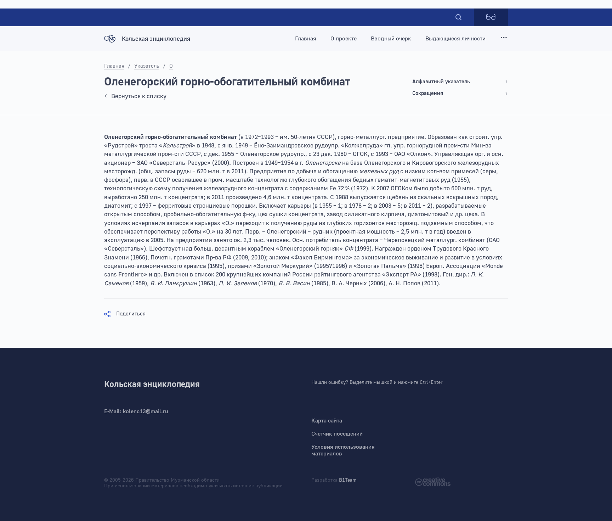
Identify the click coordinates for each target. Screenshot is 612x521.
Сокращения (427, 93)
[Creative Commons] (432, 481)
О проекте (343, 38)
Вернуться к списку (138, 96)
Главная (305, 38)
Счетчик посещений (337, 433)
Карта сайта (326, 420)
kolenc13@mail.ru (145, 411)
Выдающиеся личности (455, 38)
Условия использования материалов (343, 450)
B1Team (348, 480)
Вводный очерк (391, 38)
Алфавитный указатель (441, 81)
